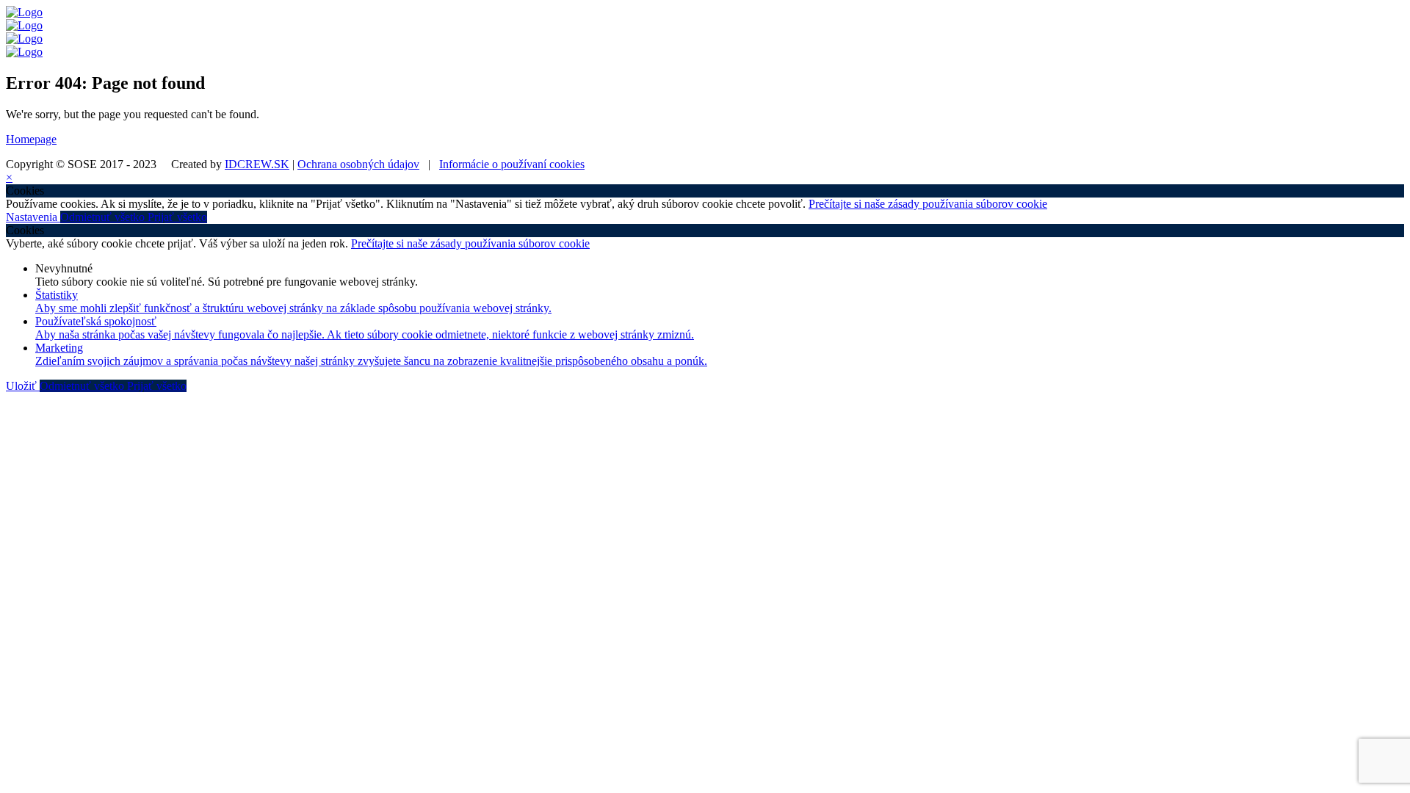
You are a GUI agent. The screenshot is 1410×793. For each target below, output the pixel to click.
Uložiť (23, 386)
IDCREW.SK (257, 164)
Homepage (31, 139)
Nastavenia (33, 217)
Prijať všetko (177, 217)
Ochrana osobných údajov (358, 164)
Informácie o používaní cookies (512, 164)
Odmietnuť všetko (104, 217)
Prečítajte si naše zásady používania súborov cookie (928, 204)
